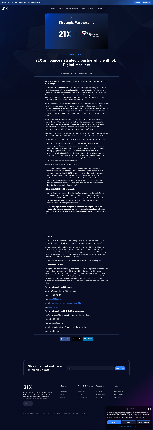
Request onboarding (24, 2)
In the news (117, 397)
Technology (81, 391)
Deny (128, 422)
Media (83, 8)
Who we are (63, 391)
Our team (63, 394)
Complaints (76, 413)
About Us (60, 8)
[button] (149, 409)
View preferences (143, 422)
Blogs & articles (118, 394)
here (100, 261)
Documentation (82, 397)
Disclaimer (67, 413)
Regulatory (91, 8)
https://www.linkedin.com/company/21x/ (66, 303)
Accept (114, 422)
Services (80, 394)
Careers (62, 397)
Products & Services (72, 8)
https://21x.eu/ (53, 307)
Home (53, 8)
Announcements (100, 394)
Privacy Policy (130, 426)
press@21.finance (55, 299)
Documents (99, 397)
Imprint (136, 426)
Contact (99, 8)
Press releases (86, 73)
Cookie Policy (122, 426)
